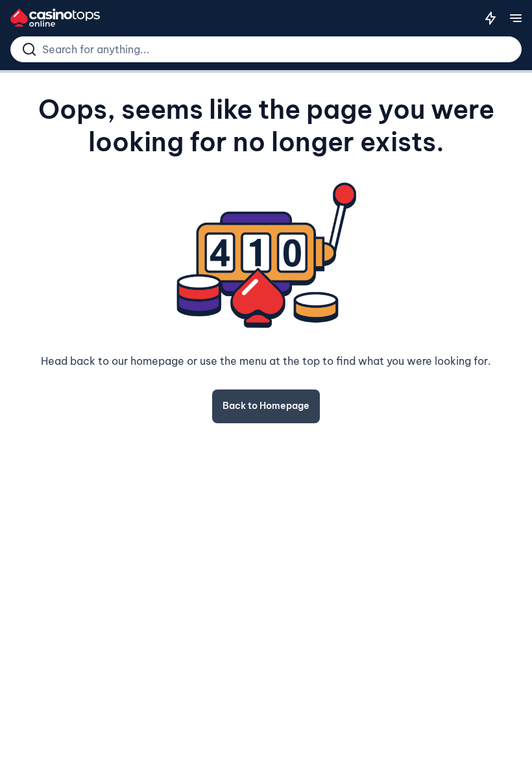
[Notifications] (490, 18)
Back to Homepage (266, 406)
